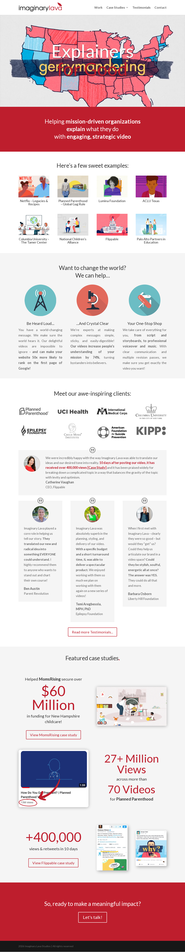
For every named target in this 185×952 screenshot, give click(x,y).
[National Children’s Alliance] (72, 225)
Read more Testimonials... (92, 632)
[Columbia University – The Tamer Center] (33, 225)
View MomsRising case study (53, 735)
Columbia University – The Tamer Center (34, 240)
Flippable (112, 239)
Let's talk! (92, 917)
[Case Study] (96, 468)
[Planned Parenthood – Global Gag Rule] (72, 186)
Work (98, 7)
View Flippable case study (53, 863)
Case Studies (115, 7)
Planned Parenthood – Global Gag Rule (72, 202)
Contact (160, 7)
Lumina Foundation (112, 201)
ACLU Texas (151, 201)
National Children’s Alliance (72, 240)
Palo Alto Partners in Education (151, 240)
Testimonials (141, 7)
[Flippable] (112, 225)
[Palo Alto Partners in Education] (151, 225)
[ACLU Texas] (151, 186)
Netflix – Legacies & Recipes (34, 202)
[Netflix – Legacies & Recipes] (33, 186)
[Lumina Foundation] (112, 186)
